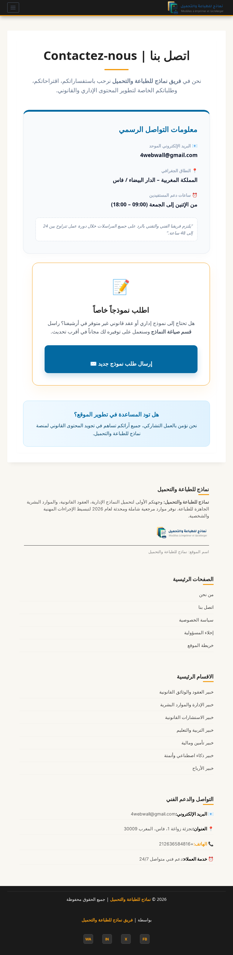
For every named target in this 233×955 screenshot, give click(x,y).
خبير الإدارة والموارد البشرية (187, 704)
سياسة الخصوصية (196, 620)
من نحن (206, 594)
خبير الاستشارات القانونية (189, 717)
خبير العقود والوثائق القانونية (186, 692)
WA (88, 939)
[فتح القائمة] (13, 7)
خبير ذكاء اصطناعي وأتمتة (189, 755)
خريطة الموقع (200, 645)
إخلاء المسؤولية (199, 632)
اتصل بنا (206, 607)
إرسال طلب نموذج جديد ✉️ (121, 363)
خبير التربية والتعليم (195, 730)
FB (145, 939)
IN (107, 939)
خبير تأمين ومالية (197, 743)
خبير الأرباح (203, 768)
